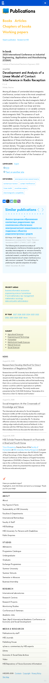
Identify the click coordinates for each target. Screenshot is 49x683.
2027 (15, 314)
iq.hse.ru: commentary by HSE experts (18, 646)
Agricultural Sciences (15, 334)
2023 (33, 314)
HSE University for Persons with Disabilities (20, 531)
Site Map (6, 677)
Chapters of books (17, 26)
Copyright (26, 673)
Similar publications (20, 209)
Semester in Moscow (11, 577)
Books (7, 20)
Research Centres (10, 597)
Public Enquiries (9, 535)
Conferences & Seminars (13, 610)
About (6, 496)
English (16, 164)
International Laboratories (13, 593)
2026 (19, 314)
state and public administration (16, 301)
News (5, 356)
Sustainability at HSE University (15, 509)
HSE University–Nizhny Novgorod (25, 450)
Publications (22, 11)
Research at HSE (23, 40)
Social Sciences (13, 347)
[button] (6, 214)
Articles (20, 20)
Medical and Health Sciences (19, 342)
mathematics (10, 298)
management (29, 296)
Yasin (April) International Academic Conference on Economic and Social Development (24, 620)
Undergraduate (9, 555)
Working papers (15, 32)
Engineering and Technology (18, 337)
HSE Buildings (8, 526)
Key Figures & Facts (10, 505)
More (26, 317)
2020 (12, 317)
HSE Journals (8, 637)
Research (8, 588)
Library (5, 650)
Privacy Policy (36, 673)
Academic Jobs (9, 615)
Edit (45, 680)
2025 (24, 314)
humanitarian (26, 293)
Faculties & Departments (13, 513)
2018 (20, 317)
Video (5, 659)
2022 (37, 314)
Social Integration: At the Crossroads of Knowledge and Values (21, 405)
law (22, 296)
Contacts (18, 673)
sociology (19, 298)
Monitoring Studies (11, 606)
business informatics (12, 290)
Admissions (7, 546)
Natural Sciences (14, 345)
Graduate (6, 560)
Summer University (10, 568)
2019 (16, 317)
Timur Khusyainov (9, 447)
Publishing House (10, 642)
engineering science (13, 293)
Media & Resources (13, 629)
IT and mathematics (12, 296)
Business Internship (10, 581)
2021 (7, 317)
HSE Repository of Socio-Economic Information (22, 664)
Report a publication (9, 40)
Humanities (12, 339)
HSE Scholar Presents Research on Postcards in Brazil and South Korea (24, 441)
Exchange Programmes (12, 564)
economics (25, 290)
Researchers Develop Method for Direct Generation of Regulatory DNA (22, 366)
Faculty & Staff (9, 522)
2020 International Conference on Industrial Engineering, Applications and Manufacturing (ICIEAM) (24, 57)
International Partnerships (13, 518)
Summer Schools (9, 573)
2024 (28, 314)
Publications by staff (11, 633)
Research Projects (10, 602)
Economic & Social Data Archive (16, 655)
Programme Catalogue (12, 551)
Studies (7, 542)
